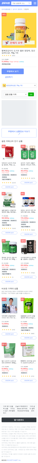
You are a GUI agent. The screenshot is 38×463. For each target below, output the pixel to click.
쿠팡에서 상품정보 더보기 (19, 131)
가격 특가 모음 (8, 406)
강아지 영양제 (17, 9)
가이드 (12, 408)
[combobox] (19, 85)
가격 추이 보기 (9, 187)
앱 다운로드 (19, 420)
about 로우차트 (22, 408)
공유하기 (9, 77)
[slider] (6, 55)
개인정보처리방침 (23, 411)
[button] (35, 3)
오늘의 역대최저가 (21, 406)
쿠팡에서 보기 (13, 71)
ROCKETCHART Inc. (14, 460)
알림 (31, 94)
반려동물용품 (6, 9)
